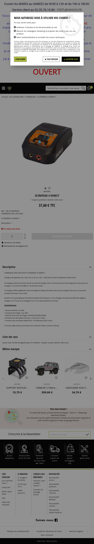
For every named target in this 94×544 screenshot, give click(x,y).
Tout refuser (52, 59)
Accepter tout (72, 59)
